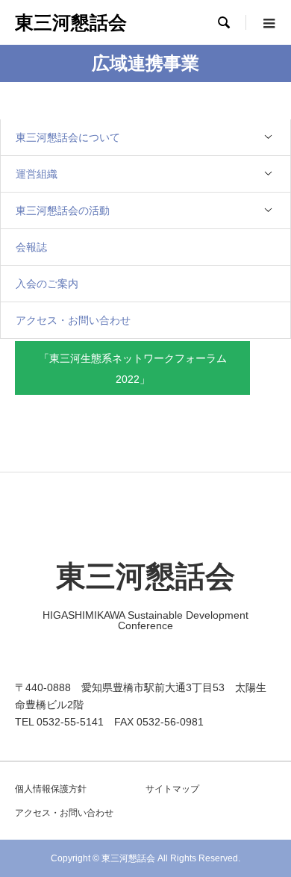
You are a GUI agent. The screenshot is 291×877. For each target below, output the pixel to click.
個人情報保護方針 (51, 789)
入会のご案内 (47, 284)
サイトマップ (172, 789)
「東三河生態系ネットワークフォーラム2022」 (133, 368)
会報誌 (31, 247)
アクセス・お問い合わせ (73, 320)
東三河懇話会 (71, 22)
